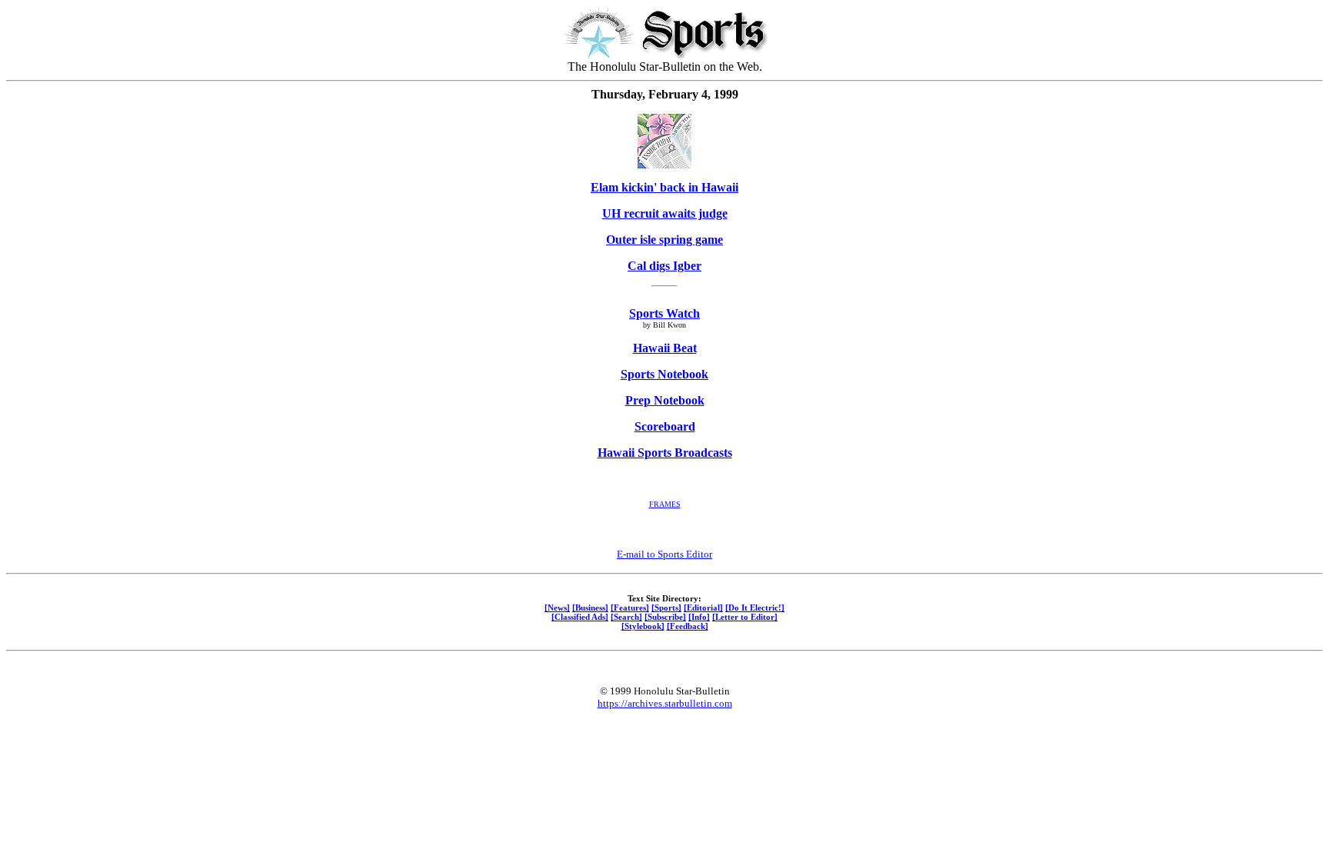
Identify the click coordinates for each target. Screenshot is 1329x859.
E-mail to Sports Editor (664, 554)
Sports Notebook (664, 374)
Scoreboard (665, 426)
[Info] (699, 616)
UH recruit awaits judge (665, 213)
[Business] (590, 607)
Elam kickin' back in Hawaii (664, 187)
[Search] (626, 616)
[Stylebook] (642, 626)
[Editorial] (703, 607)
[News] (557, 607)
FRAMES (665, 504)
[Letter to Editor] (745, 616)
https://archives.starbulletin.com (665, 703)
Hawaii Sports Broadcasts (665, 452)
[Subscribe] (665, 616)
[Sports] (666, 607)
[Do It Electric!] (754, 607)
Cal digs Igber (664, 265)
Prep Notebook (664, 400)
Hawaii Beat (665, 348)
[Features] (630, 607)
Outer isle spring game (664, 239)
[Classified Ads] (579, 616)
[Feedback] (687, 626)
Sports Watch (664, 313)
